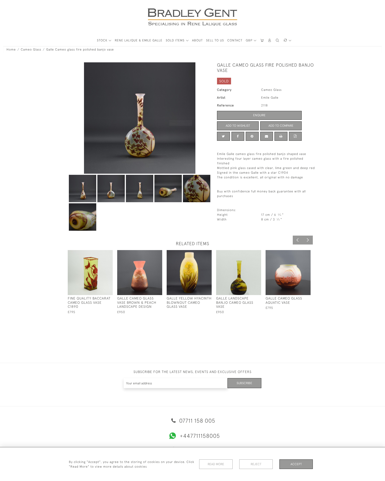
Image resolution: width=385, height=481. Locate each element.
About (197, 40)
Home (11, 49)
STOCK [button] (103, 40)
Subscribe (244, 383)
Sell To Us (215, 40)
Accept (296, 464)
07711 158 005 (196, 420)
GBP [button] (250, 40)
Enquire (259, 115)
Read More (216, 464)
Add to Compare (280, 125)
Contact (234, 40)
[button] (270, 40)
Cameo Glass (31, 49)
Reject (256, 464)
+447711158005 (200, 435)
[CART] (262, 40)
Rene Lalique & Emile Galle (138, 40)
